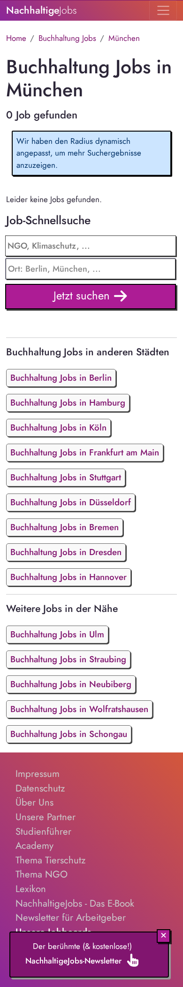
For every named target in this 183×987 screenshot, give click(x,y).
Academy (34, 845)
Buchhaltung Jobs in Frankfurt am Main (84, 452)
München (124, 38)
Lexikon (30, 889)
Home (16, 38)
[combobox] (90, 269)
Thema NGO (41, 874)
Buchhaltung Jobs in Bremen (64, 527)
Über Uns (34, 802)
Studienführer (43, 831)
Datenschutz (40, 788)
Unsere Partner (45, 817)
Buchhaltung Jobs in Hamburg (67, 402)
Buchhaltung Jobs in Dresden (66, 552)
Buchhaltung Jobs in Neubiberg (70, 684)
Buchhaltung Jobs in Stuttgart (65, 477)
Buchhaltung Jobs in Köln (58, 427)
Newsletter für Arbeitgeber (70, 917)
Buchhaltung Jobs (67, 38)
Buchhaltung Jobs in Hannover (68, 577)
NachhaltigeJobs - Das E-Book (74, 903)
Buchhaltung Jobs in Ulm (57, 634)
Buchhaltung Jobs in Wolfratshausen (79, 709)
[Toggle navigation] (163, 10)
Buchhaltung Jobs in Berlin (61, 377)
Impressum (37, 774)
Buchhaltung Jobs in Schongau (68, 734)
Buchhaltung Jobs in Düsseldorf (70, 502)
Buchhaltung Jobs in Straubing (68, 659)
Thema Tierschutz (50, 860)
